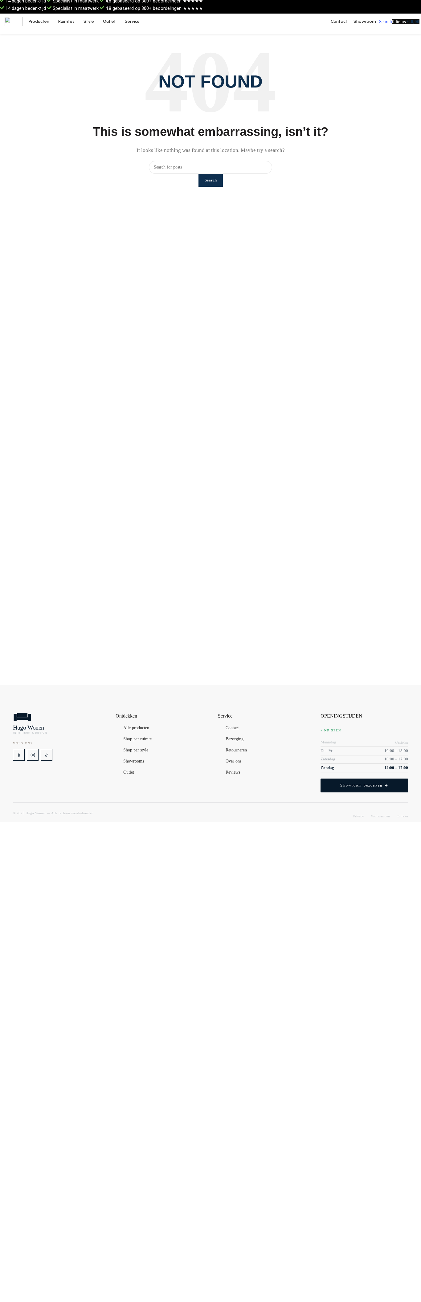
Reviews (233, 772)
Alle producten (136, 728)
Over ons (233, 761)
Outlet (128, 772)
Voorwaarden (380, 816)
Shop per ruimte (137, 739)
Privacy (358, 816)
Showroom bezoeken (361, 785)
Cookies (402, 816)
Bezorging (234, 739)
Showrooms (133, 761)
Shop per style (135, 750)
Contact (232, 728)
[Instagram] (33, 755)
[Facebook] (19, 755)
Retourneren (236, 750)
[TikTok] (46, 755)
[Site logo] (13, 21)
